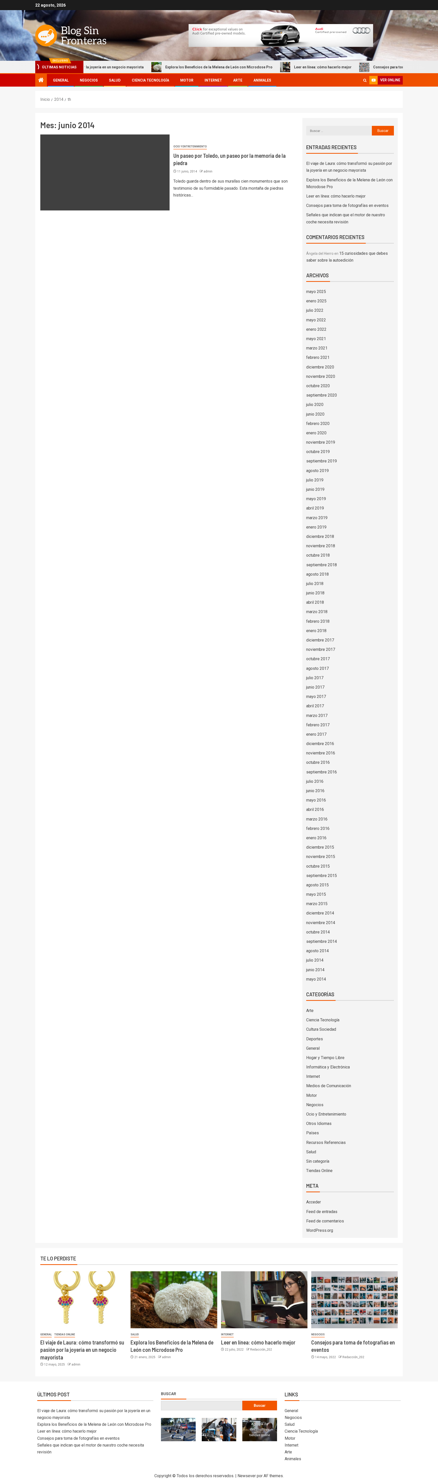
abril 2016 (315, 809)
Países (312, 1132)
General (61, 80)
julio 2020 (314, 404)
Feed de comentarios (325, 1221)
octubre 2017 (318, 658)
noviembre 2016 (320, 753)
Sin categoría (317, 1161)
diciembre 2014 (320, 913)
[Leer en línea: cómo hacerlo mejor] (264, 1299)
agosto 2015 (317, 885)
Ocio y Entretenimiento (190, 146)
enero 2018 (316, 630)
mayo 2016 (316, 800)
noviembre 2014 (320, 922)
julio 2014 (314, 960)
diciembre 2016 (320, 743)
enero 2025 (316, 301)
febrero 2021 (318, 357)
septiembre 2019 (321, 461)
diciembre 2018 (320, 536)
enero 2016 (316, 837)
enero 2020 (316, 433)
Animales (262, 80)
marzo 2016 (316, 819)
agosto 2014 (317, 950)
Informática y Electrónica (328, 1067)
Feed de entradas (321, 1211)
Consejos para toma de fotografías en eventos (371, 67)
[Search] (365, 80)
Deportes (314, 1039)
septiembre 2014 (321, 941)
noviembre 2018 (320, 545)
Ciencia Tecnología (150, 80)
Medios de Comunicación (328, 1085)
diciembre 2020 (320, 367)
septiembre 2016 (321, 772)
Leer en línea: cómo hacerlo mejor (281, 67)
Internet (213, 80)
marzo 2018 (316, 611)
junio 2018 (315, 593)
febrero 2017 (318, 725)
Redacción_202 (261, 1349)
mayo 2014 (316, 979)
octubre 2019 (318, 451)
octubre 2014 (318, 932)
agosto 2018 (317, 574)
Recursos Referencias (326, 1142)
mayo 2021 (316, 338)
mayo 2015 (316, 894)
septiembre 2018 (321, 564)
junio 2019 (315, 489)
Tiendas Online (319, 1170)
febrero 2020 (318, 423)
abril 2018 (315, 602)
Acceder (313, 1202)
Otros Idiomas (319, 1123)
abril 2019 (315, 508)
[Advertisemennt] (281, 35)
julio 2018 (314, 583)
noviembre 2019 (320, 442)
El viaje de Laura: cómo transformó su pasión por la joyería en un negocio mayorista (82, 1349)
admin (208, 171)
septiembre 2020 (321, 395)
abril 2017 (315, 706)
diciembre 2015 (320, 847)
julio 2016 (314, 781)
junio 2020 (315, 414)
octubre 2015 (318, 866)
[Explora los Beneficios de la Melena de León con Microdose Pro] (174, 1299)
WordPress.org (319, 1230)
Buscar (168, 1393)
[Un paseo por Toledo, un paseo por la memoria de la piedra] (105, 172)
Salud (115, 80)
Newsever (247, 1475)
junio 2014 (315, 969)
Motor (186, 80)
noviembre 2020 (320, 376)
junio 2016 (315, 790)
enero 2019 (316, 527)
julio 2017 (314, 677)
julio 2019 (314, 480)
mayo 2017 (316, 696)
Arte (237, 80)
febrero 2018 (318, 621)
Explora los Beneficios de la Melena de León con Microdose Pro (177, 67)
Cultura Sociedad (321, 1029)
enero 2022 (316, 329)
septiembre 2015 (321, 875)
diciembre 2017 (320, 640)
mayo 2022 (316, 320)
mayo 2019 (316, 498)
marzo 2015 (316, 903)
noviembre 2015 (320, 856)
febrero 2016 (318, 828)
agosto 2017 (317, 668)
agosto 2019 (317, 470)
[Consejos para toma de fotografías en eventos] (354, 1299)
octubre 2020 (318, 385)
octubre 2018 (318, 555)
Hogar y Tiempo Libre (325, 1057)
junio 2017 (315, 687)
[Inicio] (41, 80)
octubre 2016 (318, 762)
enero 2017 (316, 734)
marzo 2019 (316, 517)
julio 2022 (314, 310)
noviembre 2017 (320, 649)
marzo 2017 (316, 715)
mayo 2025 (316, 291)
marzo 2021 (316, 348)
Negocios (89, 80)
